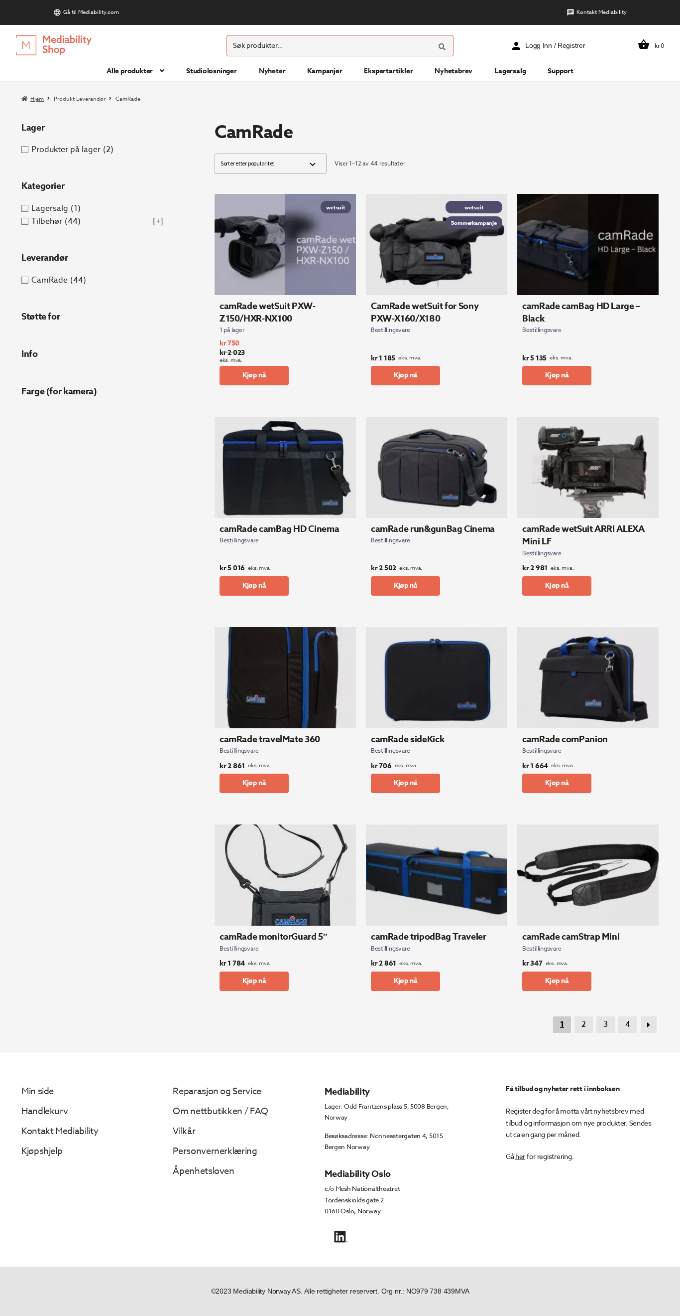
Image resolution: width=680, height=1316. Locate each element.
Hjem (37, 99)
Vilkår (184, 1131)
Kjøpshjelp (41, 1151)
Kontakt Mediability (601, 12)
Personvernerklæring (215, 1151)
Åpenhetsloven (203, 1171)
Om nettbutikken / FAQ (220, 1111)
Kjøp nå (254, 375)
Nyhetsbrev (453, 71)
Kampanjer (324, 71)
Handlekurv (44, 1111)
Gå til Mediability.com (91, 12)
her (520, 1156)
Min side (37, 1091)
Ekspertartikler (388, 71)
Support (560, 71)
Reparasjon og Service (217, 1091)
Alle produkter (130, 71)
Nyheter (272, 71)
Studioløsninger (211, 71)
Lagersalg (510, 71)
